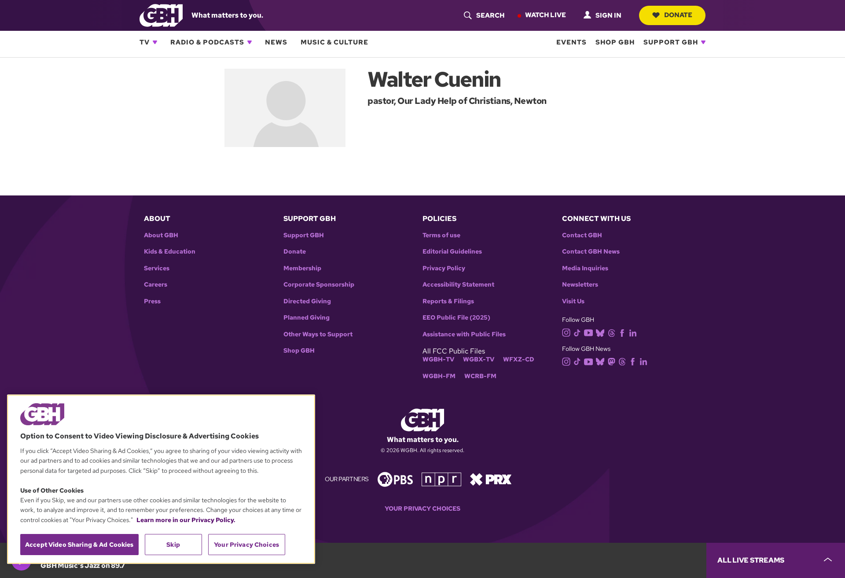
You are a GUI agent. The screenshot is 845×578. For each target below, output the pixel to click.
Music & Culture (334, 42)
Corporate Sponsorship (318, 284)
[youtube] (588, 331)
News (276, 42)
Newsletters (580, 284)
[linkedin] (633, 332)
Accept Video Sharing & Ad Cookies (79, 545)
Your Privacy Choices (422, 508)
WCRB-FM (480, 376)
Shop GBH (615, 42)
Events (571, 42)
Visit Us (573, 301)
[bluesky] (600, 332)
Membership (302, 268)
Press (152, 301)
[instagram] (566, 332)
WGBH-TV (438, 359)
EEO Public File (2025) (456, 317)
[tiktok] (577, 332)
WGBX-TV (478, 359)
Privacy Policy (443, 268)
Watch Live (545, 15)
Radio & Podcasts (207, 42)
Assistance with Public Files (464, 334)
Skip (173, 545)
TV (145, 42)
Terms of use (441, 235)
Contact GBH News (591, 251)
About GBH (161, 235)
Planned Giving (306, 317)
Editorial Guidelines (452, 251)
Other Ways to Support (318, 334)
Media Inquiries (585, 268)
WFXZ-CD (518, 359)
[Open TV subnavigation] (155, 42)
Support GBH (670, 42)
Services (156, 268)
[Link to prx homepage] (490, 478)
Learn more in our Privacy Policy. (185, 520)
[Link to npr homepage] (441, 478)
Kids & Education (169, 251)
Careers (155, 284)
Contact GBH (582, 235)
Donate (678, 15)
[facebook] (622, 332)
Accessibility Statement (458, 284)
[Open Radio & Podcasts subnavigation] (249, 42)
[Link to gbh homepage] (161, 14)
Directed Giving (307, 301)
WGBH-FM (439, 376)
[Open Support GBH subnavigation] (703, 42)
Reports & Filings (448, 301)
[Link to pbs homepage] (395, 478)
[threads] (611, 332)
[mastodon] (611, 361)
